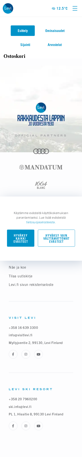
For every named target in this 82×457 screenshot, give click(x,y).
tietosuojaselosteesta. (41, 222)
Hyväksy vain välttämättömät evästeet (56, 238)
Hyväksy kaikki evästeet (21, 238)
